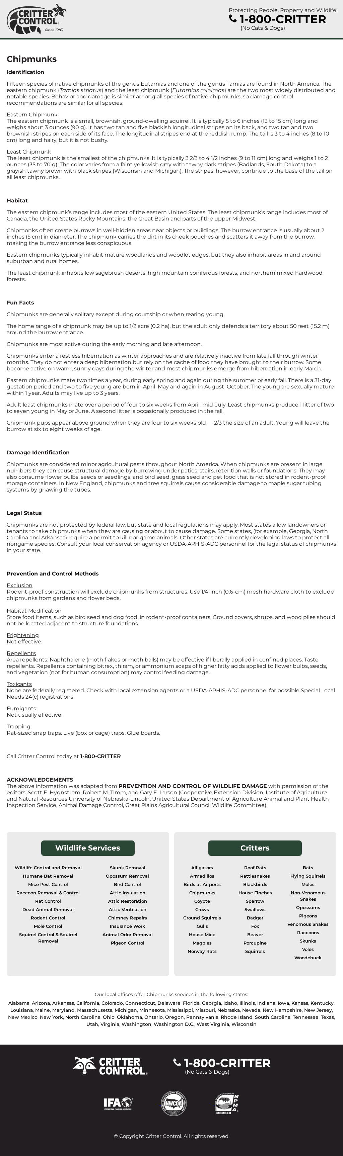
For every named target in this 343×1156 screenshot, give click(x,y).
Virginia (109, 1024)
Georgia (211, 1003)
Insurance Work (127, 926)
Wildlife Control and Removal (48, 867)
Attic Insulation (127, 892)
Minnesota (152, 1010)
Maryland (63, 1010)
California (87, 1003)
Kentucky (322, 1003)
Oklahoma (129, 1017)
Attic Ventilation (127, 909)
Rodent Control (48, 917)
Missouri (205, 1010)
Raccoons (308, 932)
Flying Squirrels (308, 876)
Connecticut (140, 1003)
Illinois (247, 1003)
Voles (308, 949)
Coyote (202, 901)
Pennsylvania (202, 1017)
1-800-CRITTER (100, 756)
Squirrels (255, 951)
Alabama (18, 1003)
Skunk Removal (127, 867)
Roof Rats (255, 867)
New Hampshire (282, 1010)
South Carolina (272, 1017)
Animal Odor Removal (127, 934)
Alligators (202, 867)
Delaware (169, 1003)
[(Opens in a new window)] (132, 1103)
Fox (255, 926)
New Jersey (318, 1010)
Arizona (41, 1003)
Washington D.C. (174, 1024)
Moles (308, 884)
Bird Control (127, 884)
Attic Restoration (127, 901)
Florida (191, 1003)
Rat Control (48, 901)
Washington (136, 1024)
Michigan (126, 1010)
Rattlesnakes (255, 876)
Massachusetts (94, 1010)
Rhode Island (237, 1017)
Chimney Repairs (127, 917)
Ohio (109, 1017)
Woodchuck (308, 957)
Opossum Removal (127, 876)
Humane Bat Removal (48, 876)
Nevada (251, 1010)
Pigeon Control (127, 943)
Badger (255, 917)
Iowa (283, 1003)
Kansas (299, 1003)
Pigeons (308, 915)
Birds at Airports (202, 884)
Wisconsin (244, 1024)
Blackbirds (255, 884)
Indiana (266, 1003)
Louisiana (21, 1010)
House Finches (255, 892)
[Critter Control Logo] (36, 19)
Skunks (308, 941)
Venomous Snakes (308, 924)
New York (51, 1017)
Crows (202, 909)
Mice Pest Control (48, 884)
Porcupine (255, 943)
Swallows (255, 909)
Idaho (230, 1003)
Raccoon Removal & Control (48, 892)
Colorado (112, 1003)
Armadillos (202, 876)
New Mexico (23, 1017)
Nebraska (228, 1010)
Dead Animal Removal (48, 909)
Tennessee (306, 1017)
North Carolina (82, 1017)
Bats (308, 867)
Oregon (174, 1017)
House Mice (202, 934)
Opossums (308, 907)
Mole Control (48, 926)
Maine (42, 1010)
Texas (327, 1017)
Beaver (255, 934)
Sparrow (255, 901)
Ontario (153, 1017)
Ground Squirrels (202, 917)
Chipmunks (202, 892)
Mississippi (180, 1010)
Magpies (202, 943)
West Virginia (213, 1024)
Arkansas (63, 1003)
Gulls (202, 926)
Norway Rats (202, 951)
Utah (92, 1024)
